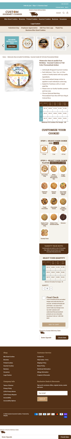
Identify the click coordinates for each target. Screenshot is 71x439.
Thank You (59, 28)
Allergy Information (42, 372)
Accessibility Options (9, 401)
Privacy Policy (7, 388)
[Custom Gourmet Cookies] (12, 13)
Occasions (63, 19)
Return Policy (41, 366)
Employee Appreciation (29, 28)
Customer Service (60, 7)
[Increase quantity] (51, 288)
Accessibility (7, 398)
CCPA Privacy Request (10, 394)
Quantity (45, 285)
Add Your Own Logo (46, 28)
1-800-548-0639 (64, 4)
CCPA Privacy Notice (9, 391)
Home (4, 57)
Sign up (42, 399)
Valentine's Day (13, 28)
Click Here (11, 46)
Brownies (22, 19)
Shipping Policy (41, 363)
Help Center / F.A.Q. (43, 360)
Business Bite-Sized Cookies (35, 30)
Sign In (66, 7)
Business (55, 19)
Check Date (62, 338)
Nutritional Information (43, 369)
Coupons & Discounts (43, 375)
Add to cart (54, 324)
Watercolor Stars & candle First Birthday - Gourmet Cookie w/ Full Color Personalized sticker (33, 57)
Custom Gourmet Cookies (15, 414)
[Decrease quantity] (43, 288)
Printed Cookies (31, 19)
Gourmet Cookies (45, 19)
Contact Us (40, 356)
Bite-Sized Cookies (11, 19)
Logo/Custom (35, 24)
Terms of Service (8, 385)
